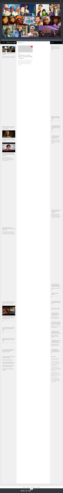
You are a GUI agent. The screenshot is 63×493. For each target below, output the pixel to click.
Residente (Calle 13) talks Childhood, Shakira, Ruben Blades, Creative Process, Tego (55, 332)
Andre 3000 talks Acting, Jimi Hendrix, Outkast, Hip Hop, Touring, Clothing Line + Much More (8, 127)
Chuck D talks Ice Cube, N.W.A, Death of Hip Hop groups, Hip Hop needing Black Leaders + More (8, 317)
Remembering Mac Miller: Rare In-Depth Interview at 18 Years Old (56, 302)
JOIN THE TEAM (10, 1)
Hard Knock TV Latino (35, 40)
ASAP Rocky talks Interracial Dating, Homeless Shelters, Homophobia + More (55, 137)
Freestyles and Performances (18, 40)
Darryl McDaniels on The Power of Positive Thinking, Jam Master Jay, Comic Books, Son (56, 341)
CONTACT (16, 1)
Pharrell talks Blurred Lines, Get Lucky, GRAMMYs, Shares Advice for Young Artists (8, 339)
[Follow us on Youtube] (14, 42)
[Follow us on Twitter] (11, 42)
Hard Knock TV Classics (27, 40)
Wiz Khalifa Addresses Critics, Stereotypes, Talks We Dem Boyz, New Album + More (8, 228)
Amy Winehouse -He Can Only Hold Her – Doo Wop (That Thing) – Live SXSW (25, 57)
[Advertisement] (56, 404)
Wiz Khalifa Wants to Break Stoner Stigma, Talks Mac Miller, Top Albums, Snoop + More (8, 154)
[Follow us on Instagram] (10, 42)
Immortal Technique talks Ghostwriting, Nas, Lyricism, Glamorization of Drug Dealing (55, 285)
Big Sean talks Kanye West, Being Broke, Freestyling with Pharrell (55, 117)
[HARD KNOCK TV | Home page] (31, 20)
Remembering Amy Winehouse (7, 359)
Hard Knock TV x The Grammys (45, 40)
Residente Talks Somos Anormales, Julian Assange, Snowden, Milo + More (55, 314)
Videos (3, 40)
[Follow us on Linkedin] (8, 42)
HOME (3, 1)
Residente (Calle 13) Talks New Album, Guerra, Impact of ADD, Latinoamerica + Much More (55, 323)
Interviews (10, 40)
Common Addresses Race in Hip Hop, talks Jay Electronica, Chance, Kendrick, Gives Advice (8, 139)
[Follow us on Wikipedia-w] (13, 42)
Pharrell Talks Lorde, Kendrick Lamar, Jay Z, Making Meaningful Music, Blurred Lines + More (8, 350)
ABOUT (6, 1)
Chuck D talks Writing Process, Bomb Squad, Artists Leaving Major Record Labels (8, 328)
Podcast (7, 40)
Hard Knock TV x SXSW (54, 40)
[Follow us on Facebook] (7, 42)
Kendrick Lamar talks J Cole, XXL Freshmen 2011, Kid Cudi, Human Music (56, 211)
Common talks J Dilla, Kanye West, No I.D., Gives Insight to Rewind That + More (8, 303)
